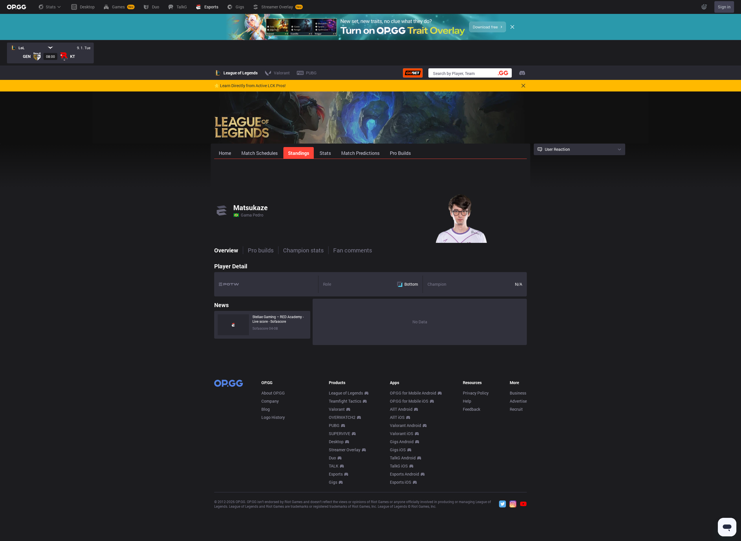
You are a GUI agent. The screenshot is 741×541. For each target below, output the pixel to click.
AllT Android (401, 409)
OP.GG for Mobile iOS (409, 401)
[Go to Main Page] (16, 7)
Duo (332, 458)
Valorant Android (405, 425)
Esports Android (404, 474)
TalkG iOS (399, 466)
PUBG (334, 425)
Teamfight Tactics (345, 401)
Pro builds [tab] (261, 250)
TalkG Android (403, 458)
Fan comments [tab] (352, 250)
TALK (333, 466)
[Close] (512, 26)
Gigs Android (402, 441)
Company (270, 401)
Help (467, 401)
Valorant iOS (401, 433)
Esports (336, 474)
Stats (51, 7)
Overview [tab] (226, 250)
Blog (265, 409)
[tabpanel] (370, 302)
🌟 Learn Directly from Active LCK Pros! (250, 85)
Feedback (471, 409)
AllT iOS (397, 417)
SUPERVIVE (339, 433)
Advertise (518, 401)
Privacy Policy (476, 393)
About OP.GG (273, 393)
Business (518, 393)
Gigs (333, 482)
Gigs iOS (398, 449)
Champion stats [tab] (303, 250)
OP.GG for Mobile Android (413, 393)
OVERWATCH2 (342, 417)
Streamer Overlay (344, 449)
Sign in (724, 7)
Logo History (273, 417)
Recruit (516, 409)
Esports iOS (400, 482)
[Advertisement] (370, 174)
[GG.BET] (413, 73)
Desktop (336, 441)
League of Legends (346, 393)
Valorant (337, 409)
